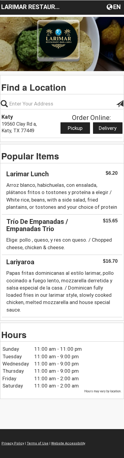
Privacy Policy (13, 443)
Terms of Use (37, 443)
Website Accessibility (68, 443)
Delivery (107, 128)
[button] (114, 7)
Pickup (75, 128)
